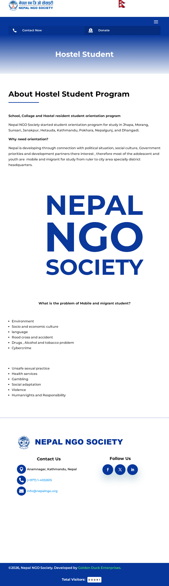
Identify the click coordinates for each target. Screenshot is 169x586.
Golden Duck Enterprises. (99, 568)
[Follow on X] (120, 469)
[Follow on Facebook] (107, 469)
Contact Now (32, 30)
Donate (104, 30)
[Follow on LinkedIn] (132, 469)
